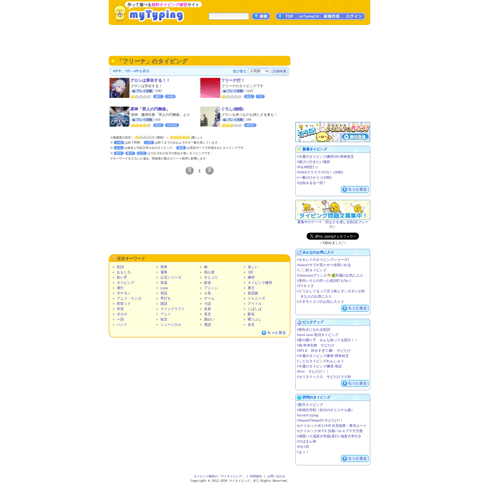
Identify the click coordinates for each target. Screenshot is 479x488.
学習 (120, 309)
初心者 (209, 272)
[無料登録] (332, 132)
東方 (251, 288)
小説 (207, 304)
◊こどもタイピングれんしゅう (320, 361)
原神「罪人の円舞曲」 (150, 109)
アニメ (165, 314)
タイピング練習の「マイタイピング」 (219, 476)
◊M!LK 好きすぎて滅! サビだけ (324, 350)
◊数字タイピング (310, 405)
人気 (207, 293)
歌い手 (122, 277)
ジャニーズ (256, 298)
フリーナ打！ (233, 80)
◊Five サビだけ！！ (313, 371)
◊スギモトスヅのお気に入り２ (320, 302)
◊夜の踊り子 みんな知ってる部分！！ (327, 340)
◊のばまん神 (306, 441)
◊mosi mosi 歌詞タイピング (318, 335)
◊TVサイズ (305, 286)
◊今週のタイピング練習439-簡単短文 (325, 157)
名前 (207, 309)
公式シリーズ (170, 277)
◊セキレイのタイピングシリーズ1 (323, 260)
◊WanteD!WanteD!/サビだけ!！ (320, 420)
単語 (163, 293)
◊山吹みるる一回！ (312, 183)
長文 (207, 314)
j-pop (164, 288)
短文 (163, 319)
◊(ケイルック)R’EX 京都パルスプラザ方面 (330, 431)
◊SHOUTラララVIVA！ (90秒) (320, 172)
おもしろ (124, 272)
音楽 (163, 283)
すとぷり (211, 277)
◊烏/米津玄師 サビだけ (316, 345)
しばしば (255, 309)
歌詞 (120, 267)
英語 (207, 324)
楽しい (253, 267)
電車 (163, 272)
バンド (122, 324)
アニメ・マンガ (129, 298)
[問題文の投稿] (332, 210)
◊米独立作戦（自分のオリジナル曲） (326, 410)
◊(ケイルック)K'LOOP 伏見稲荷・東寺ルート (332, 426)
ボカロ (122, 314)
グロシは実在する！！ (150, 80)
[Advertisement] (239, 40)
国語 (163, 304)
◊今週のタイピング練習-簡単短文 (323, 356)
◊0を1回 (303, 447)
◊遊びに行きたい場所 (313, 162)
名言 (251, 324)
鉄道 (207, 283)
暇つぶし (255, 319)
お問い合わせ (276, 476)
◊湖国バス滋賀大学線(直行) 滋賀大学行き (329, 436)
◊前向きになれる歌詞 (313, 329)
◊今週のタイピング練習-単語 (319, 366)
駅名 (251, 314)
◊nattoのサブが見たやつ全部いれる (324, 265)
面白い (209, 319)
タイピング (125, 283)
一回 (120, 319)
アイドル (255, 304)
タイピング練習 (260, 283)
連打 (120, 288)
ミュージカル (170, 324)
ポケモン (124, 293)
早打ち (165, 298)
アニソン (211, 288)
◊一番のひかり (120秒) (314, 177)
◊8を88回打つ (307, 167)
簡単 (163, 267)
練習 (251, 277)
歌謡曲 (253, 293)
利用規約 (256, 476)
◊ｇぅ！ (303, 452)
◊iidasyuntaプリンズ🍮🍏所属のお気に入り (330, 275)
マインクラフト (172, 309)
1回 (250, 272)
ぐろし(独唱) (232, 109)
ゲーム (209, 298)
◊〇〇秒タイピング (312, 270)
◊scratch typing (307, 415)
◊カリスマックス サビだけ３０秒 (324, 377)
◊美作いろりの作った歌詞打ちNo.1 (324, 281)
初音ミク (124, 304)
